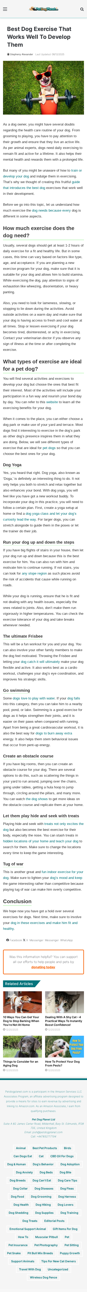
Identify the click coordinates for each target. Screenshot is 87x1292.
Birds (67, 1148)
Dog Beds (46, 1172)
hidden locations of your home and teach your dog (40, 841)
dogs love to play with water (34, 698)
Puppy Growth (70, 1253)
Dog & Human (16, 1164)
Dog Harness (67, 1196)
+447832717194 (46, 1136)
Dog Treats (29, 1220)
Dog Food (17, 1196)
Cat (41, 1156)
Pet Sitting (72, 1245)
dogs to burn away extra (54, 733)
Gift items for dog (65, 1229)
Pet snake (14, 1253)
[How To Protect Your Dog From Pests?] (64, 1047)
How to (23, 1237)
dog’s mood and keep (66, 878)
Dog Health (21, 1204)
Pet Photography (46, 1245)
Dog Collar (20, 1188)
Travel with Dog (30, 1269)
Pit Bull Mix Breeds (40, 1253)
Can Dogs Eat (23, 1156)
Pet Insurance (18, 1245)
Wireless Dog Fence (43, 1277)
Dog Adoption (70, 1164)
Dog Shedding (18, 1212)
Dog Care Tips (67, 1180)
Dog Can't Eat (42, 1180)
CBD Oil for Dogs (62, 1156)
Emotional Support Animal (28, 1229)
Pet (67, 1237)
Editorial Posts (54, 1220)
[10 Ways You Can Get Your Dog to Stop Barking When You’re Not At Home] (22, 1002)
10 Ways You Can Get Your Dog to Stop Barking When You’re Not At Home (21, 1020)
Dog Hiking (43, 1204)
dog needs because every (51, 210)
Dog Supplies (44, 1212)
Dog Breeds (18, 1180)
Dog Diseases (44, 1188)
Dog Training (69, 1212)
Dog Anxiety (24, 1172)
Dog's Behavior (43, 1164)
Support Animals (22, 1261)
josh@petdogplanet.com (47, 1132)
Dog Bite (65, 1172)
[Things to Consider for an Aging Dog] (22, 1047)
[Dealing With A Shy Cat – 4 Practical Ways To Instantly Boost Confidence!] (64, 1002)
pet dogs (49, 448)
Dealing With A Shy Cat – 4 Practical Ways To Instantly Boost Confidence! (63, 1020)
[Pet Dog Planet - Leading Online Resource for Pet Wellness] (43, 9)
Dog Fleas (67, 1188)
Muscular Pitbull (46, 1237)
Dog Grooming (41, 1196)
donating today (43, 967)
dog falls (73, 698)
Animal (21, 1148)
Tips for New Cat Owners (58, 1261)
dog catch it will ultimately (40, 662)
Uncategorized (58, 1269)
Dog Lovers (65, 1204)
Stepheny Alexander (21, 54)
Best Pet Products (45, 1148)
